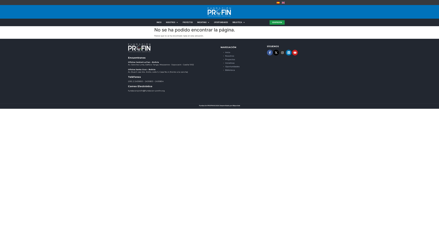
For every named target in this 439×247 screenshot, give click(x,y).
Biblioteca (237, 22)
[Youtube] (295, 52)
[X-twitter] (276, 52)
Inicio (159, 22)
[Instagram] (282, 52)
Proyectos (188, 22)
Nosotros (170, 22)
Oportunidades (221, 22)
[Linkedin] (289, 52)
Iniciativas (202, 22)
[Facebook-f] (270, 52)
